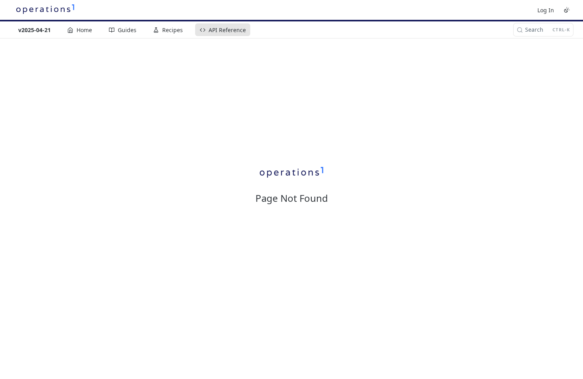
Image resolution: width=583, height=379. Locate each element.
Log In (545, 10)
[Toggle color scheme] (566, 10)
